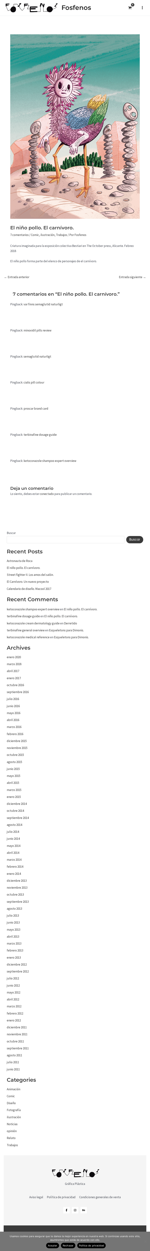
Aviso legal (36, 1197)
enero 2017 (14, 678)
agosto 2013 (14, 909)
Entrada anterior (16, 277)
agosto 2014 (14, 825)
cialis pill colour (34, 382)
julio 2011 (13, 1062)
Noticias (12, 1124)
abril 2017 (13, 671)
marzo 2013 (14, 943)
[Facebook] (66, 1210)
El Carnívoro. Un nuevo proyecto (28, 582)
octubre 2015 (15, 755)
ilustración (47, 235)
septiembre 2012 (18, 971)
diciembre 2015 (17, 741)
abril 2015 (13, 783)
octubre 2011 (15, 1041)
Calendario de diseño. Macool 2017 (29, 589)
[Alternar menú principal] (142, 8)
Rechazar (68, 1245)
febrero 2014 (15, 867)
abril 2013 (13, 937)
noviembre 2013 (17, 888)
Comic (35, 235)
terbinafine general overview (26, 630)
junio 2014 (13, 839)
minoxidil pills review (37, 330)
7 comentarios (19, 235)
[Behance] (83, 1210)
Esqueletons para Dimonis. (66, 630)
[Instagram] (75, 1210)
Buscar (11, 533)
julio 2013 (13, 916)
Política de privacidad (61, 1197)
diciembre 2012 (17, 964)
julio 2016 (13, 699)
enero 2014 (14, 874)
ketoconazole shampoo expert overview (50, 461)
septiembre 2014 (18, 818)
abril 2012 (13, 999)
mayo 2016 (13, 713)
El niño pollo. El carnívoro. (23, 568)
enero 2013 (14, 958)
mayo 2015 (13, 776)
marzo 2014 (14, 860)
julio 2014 (13, 832)
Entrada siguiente (132, 277)
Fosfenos (76, 8)
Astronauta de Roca (19, 561)
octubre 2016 (15, 685)
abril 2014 (13, 853)
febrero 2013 (15, 950)
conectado (47, 494)
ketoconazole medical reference (28, 637)
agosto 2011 (14, 1055)
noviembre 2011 (17, 1034)
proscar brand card (36, 409)
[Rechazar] (145, 1241)
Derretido (70, 623)
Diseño (11, 1103)
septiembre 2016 (18, 692)
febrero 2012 (15, 1013)
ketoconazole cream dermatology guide (33, 623)
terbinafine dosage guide (40, 435)
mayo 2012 (13, 992)
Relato (11, 1138)
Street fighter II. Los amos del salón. (30, 575)
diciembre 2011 (17, 1027)
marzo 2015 (14, 790)
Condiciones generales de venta (100, 1197)
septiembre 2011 (18, 1048)
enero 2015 (14, 797)
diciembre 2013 (17, 881)
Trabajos (61, 235)
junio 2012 (13, 985)
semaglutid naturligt (37, 356)
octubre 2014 (15, 811)
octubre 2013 (15, 895)
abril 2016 (13, 720)
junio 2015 (13, 769)
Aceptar (52, 1245)
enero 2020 (14, 657)
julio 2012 (13, 978)
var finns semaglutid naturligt (43, 304)
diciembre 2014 (17, 804)
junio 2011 (13, 1069)
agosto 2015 (14, 762)
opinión (12, 1131)
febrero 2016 (15, 734)
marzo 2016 (14, 727)
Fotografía (14, 1110)
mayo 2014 (13, 846)
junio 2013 (13, 922)
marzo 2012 (14, 1006)
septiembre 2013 (18, 902)
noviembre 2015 (17, 748)
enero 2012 (14, 1020)
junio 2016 (13, 706)
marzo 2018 (14, 664)
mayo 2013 (13, 930)
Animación (13, 1089)
